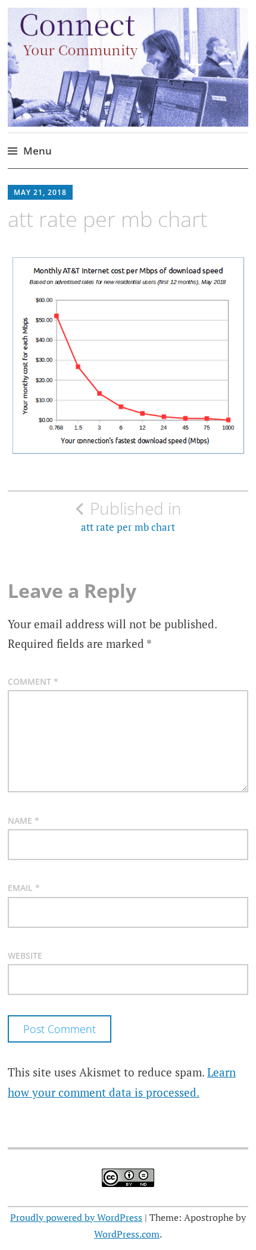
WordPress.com (127, 1233)
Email (24, 887)
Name (23, 820)
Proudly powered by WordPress (76, 1217)
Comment (33, 681)
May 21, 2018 (40, 192)
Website (25, 955)
